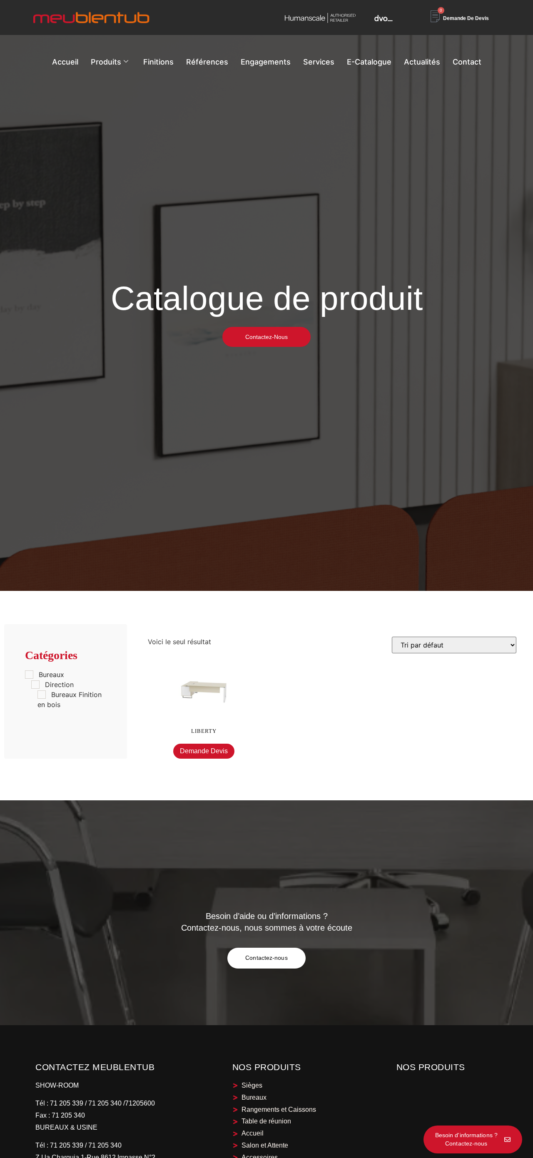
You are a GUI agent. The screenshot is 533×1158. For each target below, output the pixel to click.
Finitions (158, 61)
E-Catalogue (369, 61)
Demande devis (204, 751)
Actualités (422, 61)
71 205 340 (67, 1115)
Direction (59, 684)
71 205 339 (65, 1103)
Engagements (266, 61)
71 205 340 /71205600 (121, 1103)
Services (318, 61)
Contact (467, 61)
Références (207, 61)
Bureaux (51, 674)
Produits (106, 61)
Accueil (65, 61)
